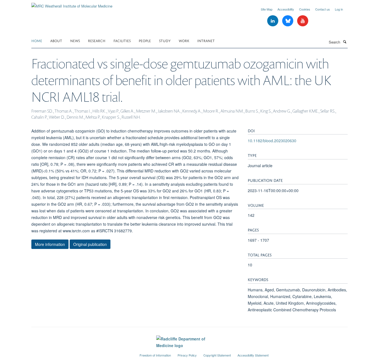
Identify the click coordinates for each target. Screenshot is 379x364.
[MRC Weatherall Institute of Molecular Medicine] (71, 4)
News (75, 40)
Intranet (206, 40)
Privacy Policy (187, 355)
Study (165, 40)
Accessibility (285, 9)
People (145, 40)
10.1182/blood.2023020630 (272, 140)
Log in (339, 9)
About (56, 40)
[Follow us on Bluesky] (288, 21)
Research (96, 40)
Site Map (266, 9)
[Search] (345, 42)
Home (36, 40)
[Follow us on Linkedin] (273, 21)
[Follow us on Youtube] (302, 21)
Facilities (122, 40)
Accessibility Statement (253, 355)
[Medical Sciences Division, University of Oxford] (81, 353)
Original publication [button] (90, 244)
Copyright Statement (217, 355)
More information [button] (50, 244)
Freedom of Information (155, 355)
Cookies (304, 9)
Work (184, 40)
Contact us (322, 9)
